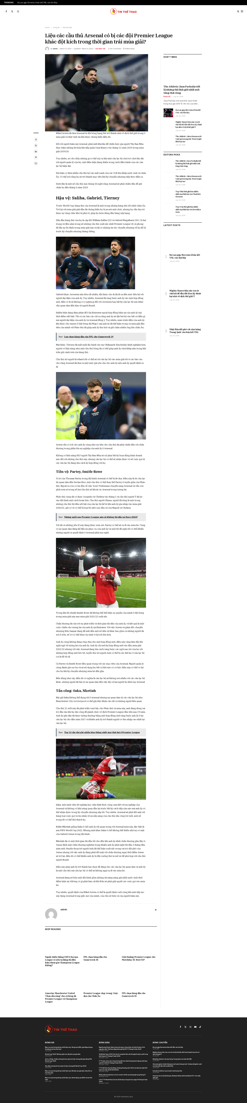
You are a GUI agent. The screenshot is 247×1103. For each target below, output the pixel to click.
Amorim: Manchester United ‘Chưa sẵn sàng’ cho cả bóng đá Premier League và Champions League (61, 997)
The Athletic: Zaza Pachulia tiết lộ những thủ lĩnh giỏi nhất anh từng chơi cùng (182, 89)
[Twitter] (35, 145)
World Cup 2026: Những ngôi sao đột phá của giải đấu (62, 1054)
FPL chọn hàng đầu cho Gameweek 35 (133, 994)
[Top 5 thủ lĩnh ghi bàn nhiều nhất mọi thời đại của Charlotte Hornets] (168, 194)
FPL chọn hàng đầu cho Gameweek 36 (95, 958)
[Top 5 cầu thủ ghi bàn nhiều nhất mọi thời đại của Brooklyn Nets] (168, 209)
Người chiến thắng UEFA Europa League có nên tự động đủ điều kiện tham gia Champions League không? (62, 961)
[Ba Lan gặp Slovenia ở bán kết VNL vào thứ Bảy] (168, 113)
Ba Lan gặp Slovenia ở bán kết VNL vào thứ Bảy (37, 3)
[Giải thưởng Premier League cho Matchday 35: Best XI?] (139, 944)
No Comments (115, 49)
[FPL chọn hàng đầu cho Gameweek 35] (139, 980)
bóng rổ (167, 96)
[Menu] (242, 11)
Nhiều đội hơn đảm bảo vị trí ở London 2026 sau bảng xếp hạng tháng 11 (122, 1074)
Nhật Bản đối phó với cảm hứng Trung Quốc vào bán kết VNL (185, 330)
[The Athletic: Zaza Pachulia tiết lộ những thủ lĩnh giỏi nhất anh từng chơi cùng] (183, 72)
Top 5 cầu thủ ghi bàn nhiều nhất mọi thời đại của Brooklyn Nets (188, 209)
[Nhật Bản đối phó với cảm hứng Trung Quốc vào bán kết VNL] (183, 315)
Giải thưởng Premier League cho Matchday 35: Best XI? (138, 958)
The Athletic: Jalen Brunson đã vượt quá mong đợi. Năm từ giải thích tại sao (188, 139)
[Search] (238, 11)
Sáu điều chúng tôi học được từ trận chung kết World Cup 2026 (65, 1066)
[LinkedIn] (35, 151)
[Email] (35, 163)
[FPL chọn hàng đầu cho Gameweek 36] (101, 944)
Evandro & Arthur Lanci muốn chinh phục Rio (167, 1071)
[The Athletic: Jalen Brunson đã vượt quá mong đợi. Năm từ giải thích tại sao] (168, 139)
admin (55, 49)
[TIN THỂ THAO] (123, 11)
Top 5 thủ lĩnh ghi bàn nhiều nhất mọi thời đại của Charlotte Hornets (188, 194)
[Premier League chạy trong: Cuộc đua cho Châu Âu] (101, 980)
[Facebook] (35, 139)
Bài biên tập (100, 49)
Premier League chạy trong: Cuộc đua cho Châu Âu (100, 994)
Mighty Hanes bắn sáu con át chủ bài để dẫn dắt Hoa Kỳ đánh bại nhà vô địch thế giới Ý (188, 124)
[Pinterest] (35, 157)
